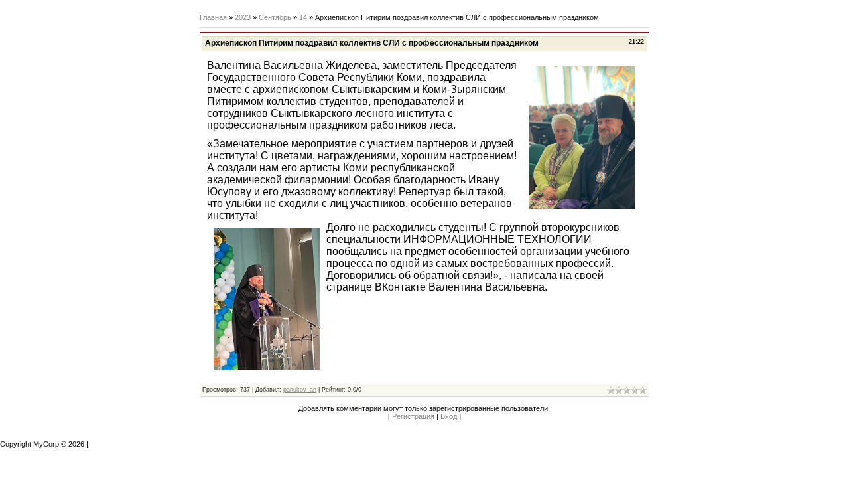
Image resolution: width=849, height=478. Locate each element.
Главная (213, 17)
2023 (243, 17)
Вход (448, 416)
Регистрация (413, 416)
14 (303, 17)
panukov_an (299, 389)
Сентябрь (275, 17)
